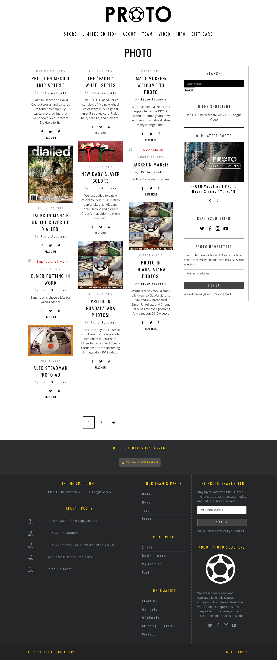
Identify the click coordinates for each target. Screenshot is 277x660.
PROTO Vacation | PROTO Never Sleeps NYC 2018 (214, 189)
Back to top (235, 652)
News (146, 502)
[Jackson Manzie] (151, 150)
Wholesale (150, 617)
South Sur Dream (59, 569)
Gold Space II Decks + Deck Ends (69, 557)
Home (146, 494)
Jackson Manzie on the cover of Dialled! (50, 222)
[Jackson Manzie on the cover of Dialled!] (50, 174)
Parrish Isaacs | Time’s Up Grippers (72, 521)
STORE (147, 547)
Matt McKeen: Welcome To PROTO (151, 85)
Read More (50, 138)
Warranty (150, 609)
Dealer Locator (155, 555)
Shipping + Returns (158, 626)
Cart (146, 572)
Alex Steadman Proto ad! (51, 371)
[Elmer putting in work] (50, 261)
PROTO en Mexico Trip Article (50, 81)
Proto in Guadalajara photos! (151, 269)
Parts (147, 519)
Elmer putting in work (50, 279)
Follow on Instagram (142, 462)
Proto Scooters (53, 92)
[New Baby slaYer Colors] (100, 151)
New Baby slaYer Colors (100, 177)
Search (189, 90)
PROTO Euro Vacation (62, 533)
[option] (214, 169)
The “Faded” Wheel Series (101, 81)
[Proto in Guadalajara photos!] (151, 226)
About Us (149, 601)
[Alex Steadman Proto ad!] (50, 340)
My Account (151, 564)
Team (146, 510)
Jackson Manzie (151, 164)
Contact (148, 634)
